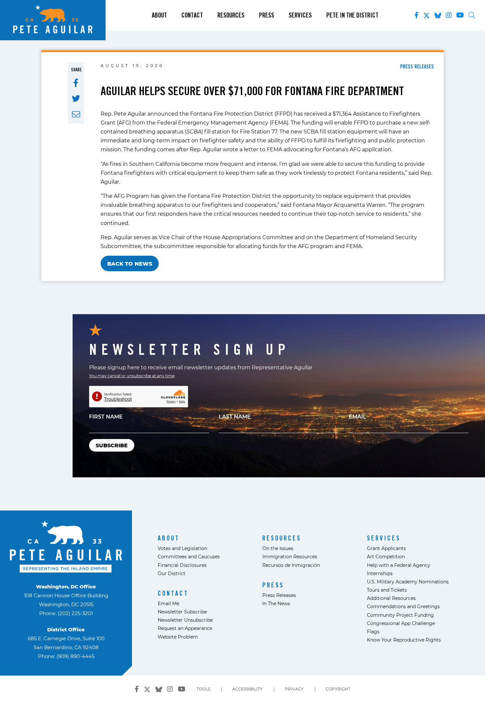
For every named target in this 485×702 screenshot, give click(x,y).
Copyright (338, 688)
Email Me (168, 603)
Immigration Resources (289, 556)
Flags (373, 631)
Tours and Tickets (387, 590)
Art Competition (386, 556)
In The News (276, 603)
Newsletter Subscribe (182, 612)
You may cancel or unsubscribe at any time (132, 375)
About (159, 15)
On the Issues (277, 548)
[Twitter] (426, 14)
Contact (192, 15)
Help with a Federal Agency (398, 565)
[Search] (472, 15)
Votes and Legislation (182, 548)
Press (266, 15)
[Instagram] (449, 15)
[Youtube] (460, 15)
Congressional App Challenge (401, 623)
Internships (380, 573)
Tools (203, 688)
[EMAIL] (76, 114)
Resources (230, 15)
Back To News (129, 263)
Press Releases (279, 595)
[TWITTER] (76, 98)
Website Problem (178, 637)
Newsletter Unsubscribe (185, 620)
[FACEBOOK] (76, 83)
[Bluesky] (438, 14)
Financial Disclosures (182, 565)
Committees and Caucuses (189, 556)
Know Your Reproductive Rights (404, 640)
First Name (106, 416)
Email (357, 416)
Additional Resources (391, 598)
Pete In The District (352, 15)
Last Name (235, 416)
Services (300, 15)
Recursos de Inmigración (291, 565)
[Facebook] (416, 15)
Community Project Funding (400, 615)
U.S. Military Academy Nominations (408, 581)
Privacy (294, 688)
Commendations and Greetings (403, 606)
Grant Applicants (386, 548)
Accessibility (247, 688)
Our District (171, 573)
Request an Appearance (185, 628)
